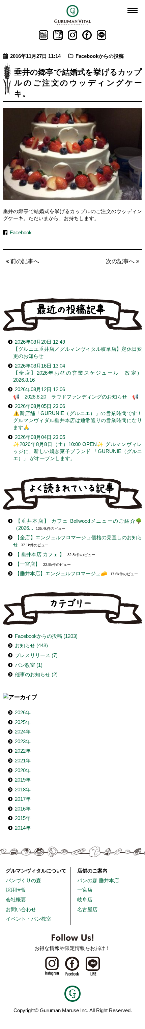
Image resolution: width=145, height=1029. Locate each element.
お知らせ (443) (31, 645)
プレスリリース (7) (36, 655)
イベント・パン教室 (28, 919)
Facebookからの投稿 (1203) (46, 636)
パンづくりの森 (23, 880)
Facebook (21, 232)
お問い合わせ (21, 909)
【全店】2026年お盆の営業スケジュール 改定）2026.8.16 (77, 373)
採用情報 (16, 890)
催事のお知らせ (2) (36, 674)
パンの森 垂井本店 (98, 880)
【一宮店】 (27, 564)
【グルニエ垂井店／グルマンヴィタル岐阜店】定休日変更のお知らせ (77, 349)
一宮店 (84, 890)
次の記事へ (121, 261)
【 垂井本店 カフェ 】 (39, 554)
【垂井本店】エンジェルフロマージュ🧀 (61, 573)
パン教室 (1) (28, 665)
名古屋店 (87, 909)
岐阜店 (84, 899)
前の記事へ (24, 261)
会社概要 (16, 899)
